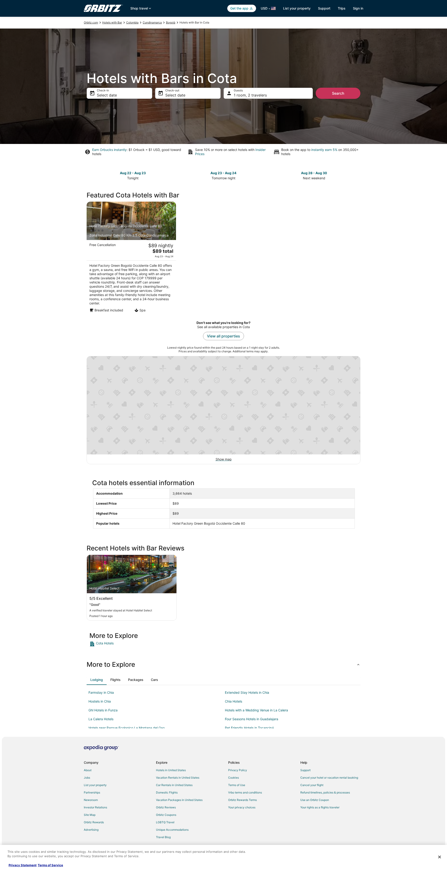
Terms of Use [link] (236, 785)
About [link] (87, 770)
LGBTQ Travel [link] (165, 822)
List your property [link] (95, 785)
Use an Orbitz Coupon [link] (314, 800)
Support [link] (305, 770)
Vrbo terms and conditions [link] (245, 792)
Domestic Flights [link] (167, 792)
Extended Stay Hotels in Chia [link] (247, 692)
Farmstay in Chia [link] (101, 692)
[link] (122, 644)
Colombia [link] (132, 22)
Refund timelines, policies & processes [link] (325, 792)
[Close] (439, 857)
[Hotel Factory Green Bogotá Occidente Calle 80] (131, 258)
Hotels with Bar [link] (112, 22)
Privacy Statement (23, 865)
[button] (223, 664)
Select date (107, 95)
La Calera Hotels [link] (100, 719)
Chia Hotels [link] (233, 701)
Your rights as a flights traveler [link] (319, 807)
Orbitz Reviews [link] (166, 807)
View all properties (223, 336)
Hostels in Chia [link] (99, 701)
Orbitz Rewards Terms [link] (242, 800)
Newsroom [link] (91, 800)
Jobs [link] (87, 777)
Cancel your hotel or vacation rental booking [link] (329, 777)
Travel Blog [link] (163, 837)
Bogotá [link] (170, 22)
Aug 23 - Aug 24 (223, 173)
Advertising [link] (91, 829)
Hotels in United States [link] (171, 770)
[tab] (97, 680)
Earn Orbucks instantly (109, 150)
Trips (341, 8)
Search (338, 93)
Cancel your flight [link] (311, 785)
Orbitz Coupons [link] (166, 815)
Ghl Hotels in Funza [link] (103, 710)
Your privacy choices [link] (241, 807)
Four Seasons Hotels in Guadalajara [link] (251, 719)
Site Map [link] (89, 815)
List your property (297, 8)
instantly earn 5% (324, 150)
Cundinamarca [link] (152, 22)
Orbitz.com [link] (91, 22)
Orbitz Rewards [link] (94, 822)
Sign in (358, 8)
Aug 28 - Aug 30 (314, 173)
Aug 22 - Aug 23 (133, 173)
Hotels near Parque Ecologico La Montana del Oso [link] (126, 728)
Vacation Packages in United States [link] (179, 800)
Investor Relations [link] (95, 807)
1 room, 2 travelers (250, 95)
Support (324, 8)
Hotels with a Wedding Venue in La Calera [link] (256, 710)
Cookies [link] (233, 777)
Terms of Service (50, 865)
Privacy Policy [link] (237, 770)
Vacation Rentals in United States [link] (177, 777)
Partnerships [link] (92, 792)
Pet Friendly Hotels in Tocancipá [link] (249, 728)
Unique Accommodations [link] (172, 829)
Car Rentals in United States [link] (174, 785)
